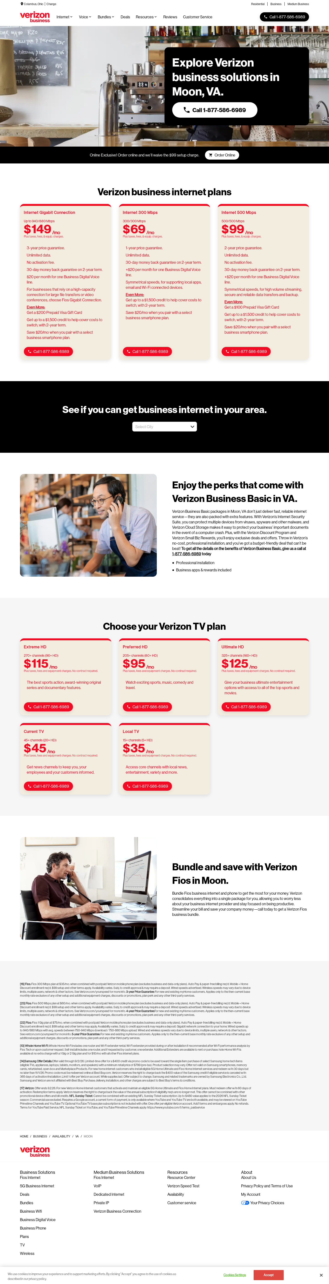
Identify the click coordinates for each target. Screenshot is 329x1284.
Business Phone (33, 1228)
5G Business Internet (37, 1185)
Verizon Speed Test (183, 1185)
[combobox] (159, 426)
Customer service (181, 1202)
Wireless (27, 1253)
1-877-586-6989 (186, 553)
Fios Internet (30, 1177)
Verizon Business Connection (117, 1211)
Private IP (101, 1202)
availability (61, 1136)
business (40, 1136)
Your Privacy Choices (267, 1202)
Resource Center (181, 1177)
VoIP (97, 1185)
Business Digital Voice (38, 1219)
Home (24, 1136)
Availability (175, 1194)
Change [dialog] (51, 4)
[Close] (321, 1275)
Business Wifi (31, 1211)
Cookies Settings (235, 1275)
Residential (257, 4)
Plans (24, 1236)
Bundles (26, 1202)
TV (22, 1245)
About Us (248, 1177)
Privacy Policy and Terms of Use (267, 1185)
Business (276, 4)
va (77, 1136)
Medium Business (298, 4)
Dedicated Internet (109, 1194)
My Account (250, 1194)
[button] (192, 426)
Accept (269, 1275)
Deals (24, 1194)
